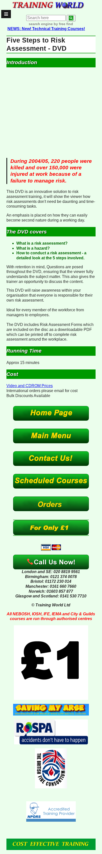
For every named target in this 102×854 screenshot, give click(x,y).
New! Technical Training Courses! (46, 29)
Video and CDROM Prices (29, 386)
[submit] (71, 18)
